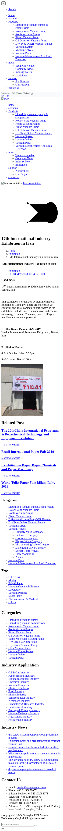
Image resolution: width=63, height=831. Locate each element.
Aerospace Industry (19, 700)
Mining (12, 580)
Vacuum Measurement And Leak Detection (32, 563)
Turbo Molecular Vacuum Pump (26, 638)
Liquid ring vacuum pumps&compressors (31, 506)
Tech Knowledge (24, 65)
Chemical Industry (18, 681)
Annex (19, 557)
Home (11, 250)
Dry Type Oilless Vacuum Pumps (33, 43)
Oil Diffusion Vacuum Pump (31, 40)
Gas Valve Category (26, 538)
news (11, 152)
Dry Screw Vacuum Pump (22, 645)
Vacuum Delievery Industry (23, 713)
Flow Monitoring (24, 553)
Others (12, 602)
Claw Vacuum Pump (19, 648)
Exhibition (21, 75)
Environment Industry (20, 707)
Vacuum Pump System (20, 651)
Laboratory (14, 589)
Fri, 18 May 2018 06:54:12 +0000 (27, 273)
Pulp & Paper (15, 583)
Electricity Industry (18, 688)
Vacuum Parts (23, 53)
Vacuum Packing (17, 592)
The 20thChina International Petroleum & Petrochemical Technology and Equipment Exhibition (30, 434)
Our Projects (22, 84)
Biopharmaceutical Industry (23, 678)
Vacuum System (24, 46)
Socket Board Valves (26, 550)
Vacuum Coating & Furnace (23, 586)
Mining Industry (17, 694)
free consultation (32, 183)
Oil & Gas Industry (19, 672)
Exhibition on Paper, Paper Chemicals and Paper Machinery (28, 467)
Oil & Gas (14, 577)
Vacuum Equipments (19, 685)
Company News (24, 68)
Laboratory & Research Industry (26, 703)
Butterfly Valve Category (29, 531)
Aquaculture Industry (20, 716)
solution (12, 167)
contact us (13, 87)
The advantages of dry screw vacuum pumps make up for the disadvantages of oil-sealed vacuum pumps (33, 763)
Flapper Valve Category (28, 541)
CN (2, 96)
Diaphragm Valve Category (30, 547)
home (11, 15)
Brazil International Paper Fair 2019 (27, 451)
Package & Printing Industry (24, 710)
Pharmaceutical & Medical (23, 599)
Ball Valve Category (26, 535)
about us (13, 18)
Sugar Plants (15, 595)
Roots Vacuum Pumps (27, 34)
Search (12, 9)
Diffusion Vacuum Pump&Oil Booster (29, 519)
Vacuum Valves (24, 49)
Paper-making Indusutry (21, 675)
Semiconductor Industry (21, 697)
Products (13, 111)
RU (7, 96)
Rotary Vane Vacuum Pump (30, 31)
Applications (22, 81)
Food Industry (16, 691)
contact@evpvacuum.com (31, 787)
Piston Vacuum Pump (27, 37)
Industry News (23, 71)
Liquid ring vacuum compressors (26, 623)
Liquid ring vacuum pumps (23, 619)
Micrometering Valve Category (32, 544)
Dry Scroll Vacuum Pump (22, 641)
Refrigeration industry (20, 719)
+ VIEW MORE (10, 444)
